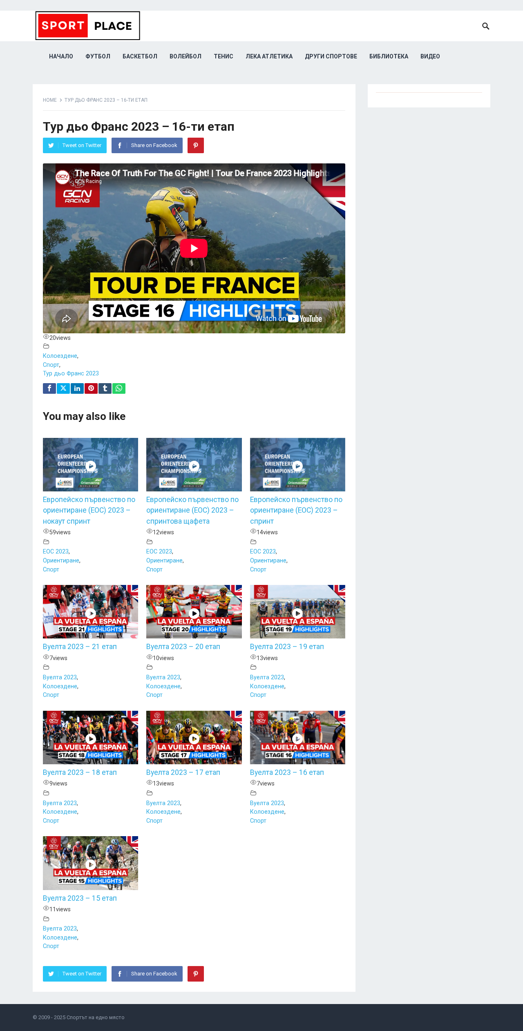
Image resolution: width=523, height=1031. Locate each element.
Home (50, 100)
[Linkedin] (77, 388)
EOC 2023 (56, 551)
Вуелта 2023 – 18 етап (80, 772)
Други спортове (331, 56)
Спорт (51, 365)
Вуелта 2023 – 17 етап (183, 772)
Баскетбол (140, 56)
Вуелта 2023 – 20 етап (183, 647)
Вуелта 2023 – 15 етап (80, 898)
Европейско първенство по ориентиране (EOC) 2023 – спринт (296, 510)
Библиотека (388, 56)
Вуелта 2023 (60, 677)
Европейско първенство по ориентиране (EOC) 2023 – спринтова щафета (192, 510)
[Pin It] (91, 388)
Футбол (97, 56)
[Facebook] (49, 388)
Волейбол (185, 56)
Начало (61, 56)
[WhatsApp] (118, 388)
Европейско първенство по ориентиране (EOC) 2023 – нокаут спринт (89, 510)
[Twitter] (63, 388)
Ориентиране (61, 560)
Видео (430, 56)
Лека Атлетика (269, 56)
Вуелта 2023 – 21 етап (80, 647)
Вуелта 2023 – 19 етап (287, 647)
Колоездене (60, 356)
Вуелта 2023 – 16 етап (287, 772)
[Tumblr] (105, 388)
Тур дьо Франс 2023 (71, 373)
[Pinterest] (196, 145)
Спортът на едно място (96, 1017)
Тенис (223, 56)
